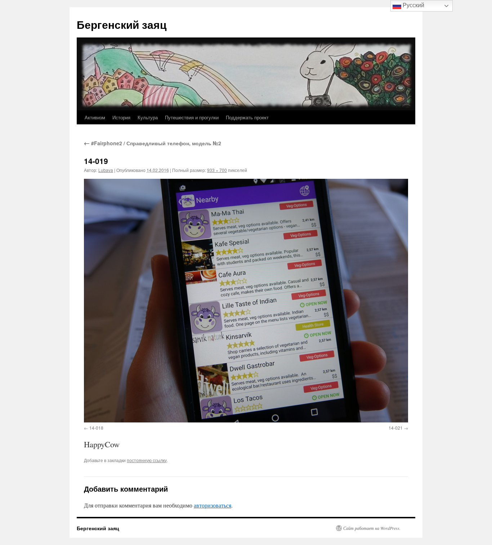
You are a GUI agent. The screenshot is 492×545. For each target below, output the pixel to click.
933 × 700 (217, 170)
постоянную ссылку (147, 460)
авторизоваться (212, 505)
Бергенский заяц (121, 24)
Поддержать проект (247, 117)
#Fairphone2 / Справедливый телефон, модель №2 (152, 143)
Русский (412, 5)
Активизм (95, 117)
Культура (148, 117)
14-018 (96, 428)
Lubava (105, 170)
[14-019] (246, 300)
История (121, 117)
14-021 (396, 428)
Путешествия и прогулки (192, 117)
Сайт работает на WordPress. (372, 528)
